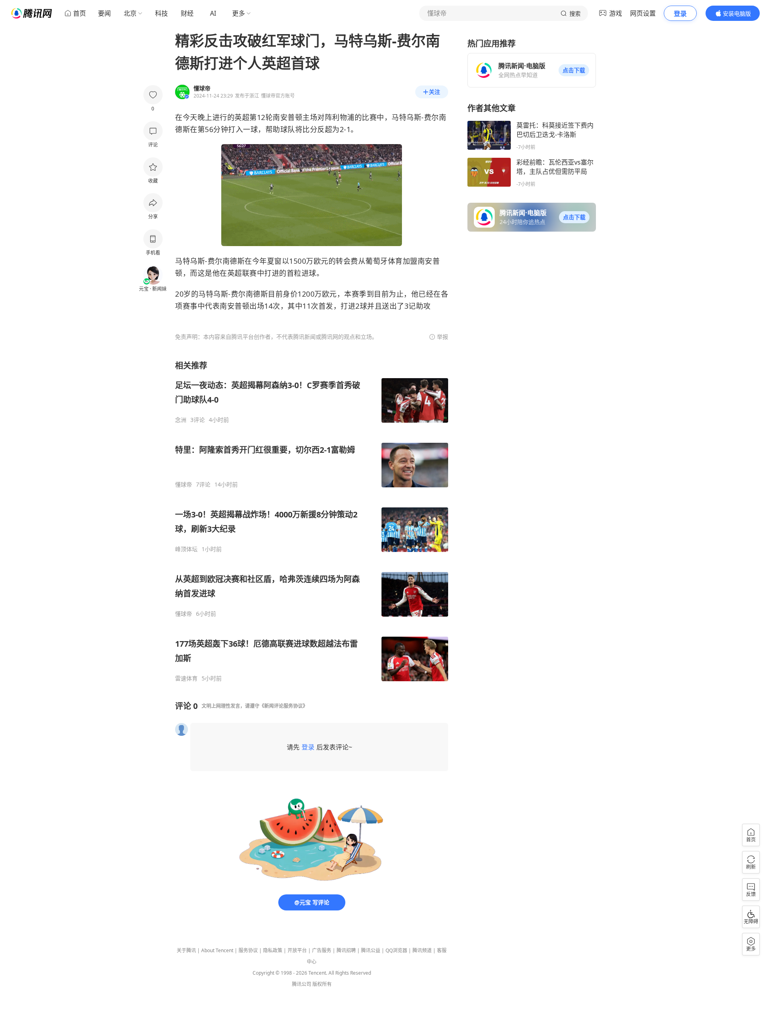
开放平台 (297, 950)
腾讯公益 (370, 950)
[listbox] (311, 521)
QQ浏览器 (396, 950)
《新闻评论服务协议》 (283, 706)
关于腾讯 (186, 950)
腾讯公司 (301, 984)
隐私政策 (272, 950)
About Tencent (217, 950)
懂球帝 (183, 484)
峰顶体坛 (186, 549)
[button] (574, 70)
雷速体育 (186, 678)
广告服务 (321, 950)
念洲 (180, 420)
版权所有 (322, 984)
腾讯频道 (422, 950)
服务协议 (248, 950)
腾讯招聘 (346, 950)
